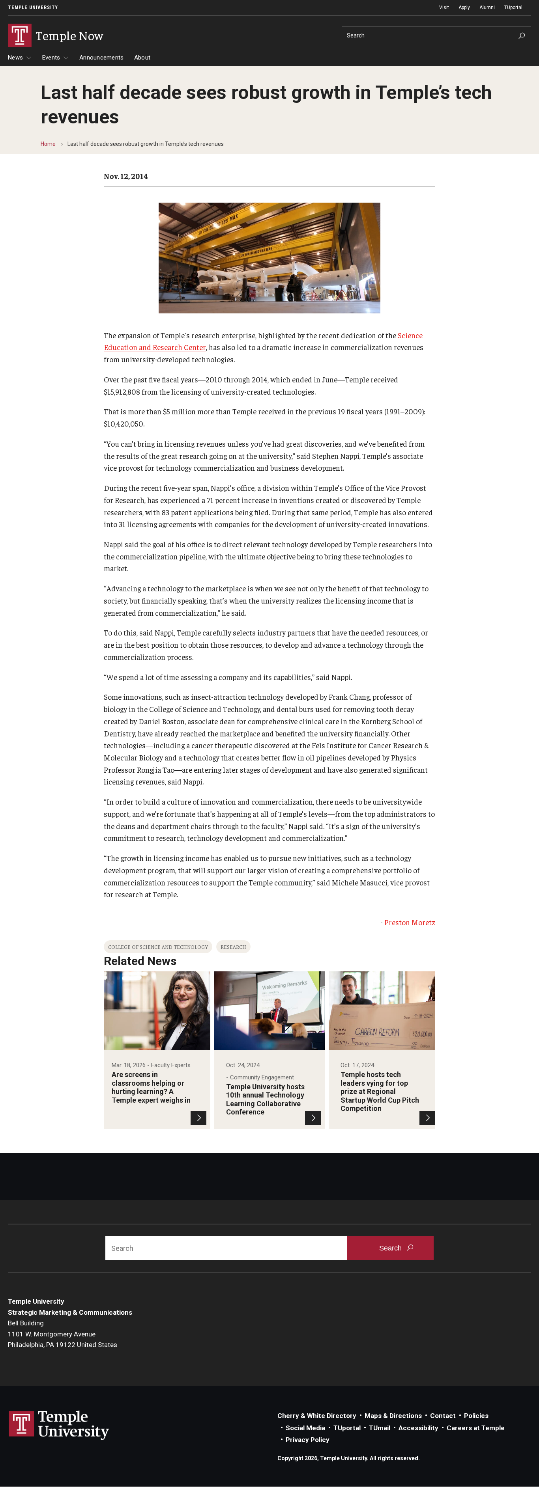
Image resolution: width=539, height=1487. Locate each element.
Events (51, 57)
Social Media (305, 1428)
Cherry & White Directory (316, 1416)
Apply (464, 7)
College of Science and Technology (158, 946)
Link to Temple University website (59, 1425)
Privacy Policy (307, 1440)
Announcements (101, 57)
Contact (443, 1416)
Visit (444, 7)
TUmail (379, 1428)
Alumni (487, 7)
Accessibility (418, 1428)
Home (48, 144)
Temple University (33, 7)
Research (233, 946)
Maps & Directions (393, 1416)
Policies (476, 1416)
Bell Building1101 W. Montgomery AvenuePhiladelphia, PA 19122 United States (62, 1334)
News (15, 57)
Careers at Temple (476, 1428)
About (142, 57)
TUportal (513, 7)
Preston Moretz (409, 922)
